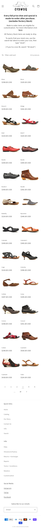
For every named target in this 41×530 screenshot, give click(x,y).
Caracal (23, 321)
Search (6, 433)
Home (6, 410)
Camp (22, 294)
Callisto (4, 294)
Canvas (4, 321)
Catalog (6, 414)
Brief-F (22, 133)
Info (5, 429)
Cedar (22, 374)
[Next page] (26, 391)
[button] (2, 6)
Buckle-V (4, 187)
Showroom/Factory (10, 452)
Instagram (7, 488)
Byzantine (23, 213)
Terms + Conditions (10, 466)
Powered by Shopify (24, 526)
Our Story (7, 419)
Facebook (7, 497)
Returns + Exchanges (11, 457)
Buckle (3, 160)
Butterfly (4, 213)
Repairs (6, 461)
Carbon (4, 348)
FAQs (5, 447)
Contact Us (7, 424)
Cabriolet (4, 240)
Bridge (22, 106)
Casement (23, 348)
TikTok (6, 492)
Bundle (23, 187)
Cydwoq (18, 526)
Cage (3, 267)
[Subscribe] (34, 509)
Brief (3, 133)
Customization (9, 476)
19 (20, 392)
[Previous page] (5, 386)
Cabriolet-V (24, 240)
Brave (22, 79)
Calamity (23, 267)
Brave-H (4, 106)
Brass (3, 79)
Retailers (7, 471)
